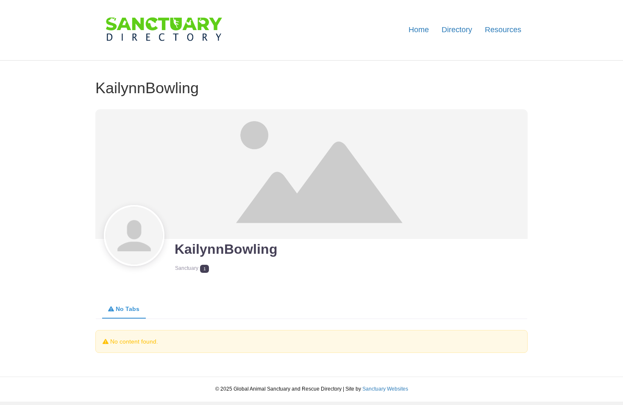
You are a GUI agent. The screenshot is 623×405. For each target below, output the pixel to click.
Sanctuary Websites (385, 389)
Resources (503, 29)
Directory (457, 29)
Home (419, 29)
